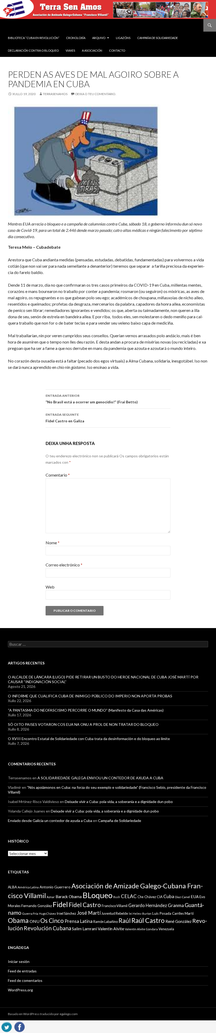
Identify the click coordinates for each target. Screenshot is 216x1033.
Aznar (51, 897)
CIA (160, 897)
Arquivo (98, 38)
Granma (176, 905)
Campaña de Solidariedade (157, 38)
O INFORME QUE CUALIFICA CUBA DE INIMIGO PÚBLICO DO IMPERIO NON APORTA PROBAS (90, 696)
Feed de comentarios (25, 980)
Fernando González (36, 906)
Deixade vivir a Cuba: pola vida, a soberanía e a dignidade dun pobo (119, 801)
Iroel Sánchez (66, 913)
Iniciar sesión (19, 961)
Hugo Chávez (47, 913)
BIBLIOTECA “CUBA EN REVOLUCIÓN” (33, 38)
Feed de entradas (22, 971)
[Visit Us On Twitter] (6, 1026)
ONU (35, 921)
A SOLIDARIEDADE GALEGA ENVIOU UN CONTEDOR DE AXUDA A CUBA (100, 778)
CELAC (129, 896)
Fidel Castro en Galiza (65, 418)
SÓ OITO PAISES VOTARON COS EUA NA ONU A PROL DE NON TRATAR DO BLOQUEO (83, 724)
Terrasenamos (55, 94)
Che (141, 897)
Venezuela (166, 929)
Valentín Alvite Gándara (141, 929)
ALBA (12, 887)
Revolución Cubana (47, 928)
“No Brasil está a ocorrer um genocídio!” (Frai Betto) (92, 399)
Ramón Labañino (105, 921)
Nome (53, 542)
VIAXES (70, 50)
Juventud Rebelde (114, 913)
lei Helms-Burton (140, 913)
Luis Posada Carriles (168, 913)
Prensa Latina (78, 921)
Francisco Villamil (114, 906)
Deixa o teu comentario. (95, 94)
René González (178, 921)
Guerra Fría (30, 913)
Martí (189, 913)
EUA (195, 896)
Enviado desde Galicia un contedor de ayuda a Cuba (50, 820)
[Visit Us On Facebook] (19, 1026)
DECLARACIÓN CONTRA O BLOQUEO (33, 50)
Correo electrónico (64, 564)
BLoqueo (97, 895)
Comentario (58, 474)
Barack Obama (69, 896)
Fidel (60, 904)
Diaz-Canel (182, 897)
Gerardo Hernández (147, 905)
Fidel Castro (85, 904)
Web (50, 586)
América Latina (28, 887)
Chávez (150, 897)
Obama (18, 920)
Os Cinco (52, 920)
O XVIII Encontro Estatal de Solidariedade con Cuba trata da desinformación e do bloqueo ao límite (89, 738)
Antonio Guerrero (55, 887)
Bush (116, 897)
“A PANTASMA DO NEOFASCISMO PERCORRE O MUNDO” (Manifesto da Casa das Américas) (86, 710)
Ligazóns (123, 38)
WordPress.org (20, 990)
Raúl (125, 920)
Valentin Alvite (111, 928)
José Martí (89, 913)
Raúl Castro (148, 920)
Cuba (168, 896)
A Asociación (92, 50)
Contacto (117, 50)
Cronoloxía (75, 38)
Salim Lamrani (84, 928)
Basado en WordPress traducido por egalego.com (43, 1014)
